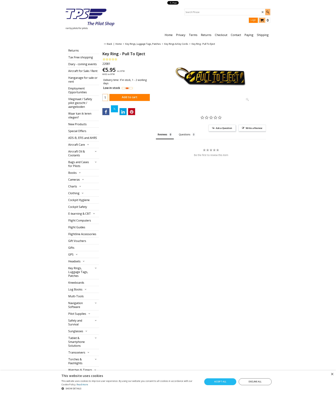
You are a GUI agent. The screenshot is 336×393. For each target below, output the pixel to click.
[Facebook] (105, 111)
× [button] (332, 374)
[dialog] (168, 381)
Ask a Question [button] (224, 128)
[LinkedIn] (123, 111)
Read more (82, 384)
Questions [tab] (184, 134)
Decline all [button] (255, 381)
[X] (114, 108)
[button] (130, 388)
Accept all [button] (220, 381)
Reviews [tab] (162, 134)
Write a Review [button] (254, 128)
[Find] (267, 12)
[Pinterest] (131, 111)
